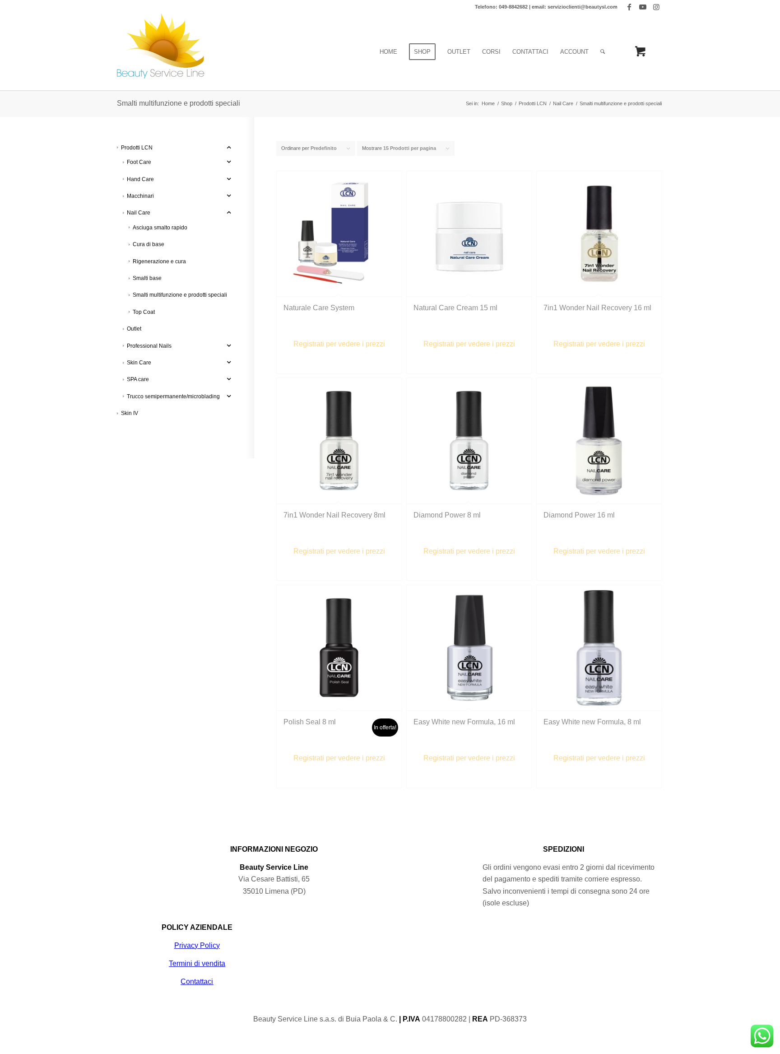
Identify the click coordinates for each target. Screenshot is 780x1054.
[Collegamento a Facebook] (629, 7)
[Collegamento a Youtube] (642, 7)
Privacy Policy (197, 945)
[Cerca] (602, 52)
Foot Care (139, 162)
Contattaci (197, 981)
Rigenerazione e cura (159, 261)
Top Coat (144, 312)
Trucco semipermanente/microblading (173, 396)
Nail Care (138, 213)
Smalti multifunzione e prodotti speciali (180, 295)
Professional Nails (149, 346)
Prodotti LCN (137, 148)
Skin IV (129, 413)
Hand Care (140, 179)
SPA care (138, 379)
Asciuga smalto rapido (160, 227)
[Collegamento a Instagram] (656, 7)
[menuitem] (388, 52)
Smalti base (147, 278)
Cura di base (148, 244)
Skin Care (139, 362)
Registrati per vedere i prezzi (339, 344)
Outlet (134, 329)
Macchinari (140, 196)
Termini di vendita (197, 963)
